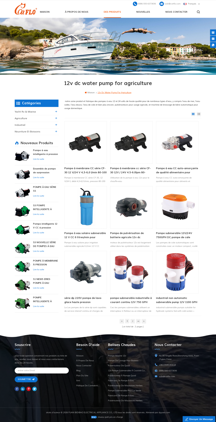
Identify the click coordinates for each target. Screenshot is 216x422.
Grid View (193, 114)
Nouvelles (143, 11)
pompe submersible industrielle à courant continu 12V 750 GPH (131, 300)
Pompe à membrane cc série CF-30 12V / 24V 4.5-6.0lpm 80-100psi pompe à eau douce (130, 171)
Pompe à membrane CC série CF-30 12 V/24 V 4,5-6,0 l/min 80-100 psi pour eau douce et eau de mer (85, 171)
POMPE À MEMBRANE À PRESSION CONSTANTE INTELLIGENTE (45, 263)
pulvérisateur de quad (119, 365)
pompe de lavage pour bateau (123, 360)
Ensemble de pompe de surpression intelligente (44, 170)
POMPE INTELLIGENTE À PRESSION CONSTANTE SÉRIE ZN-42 (44, 299)
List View (199, 114)
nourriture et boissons (27, 131)
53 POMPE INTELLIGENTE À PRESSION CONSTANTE (42, 207)
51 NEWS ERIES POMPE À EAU (41, 281)
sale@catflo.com (173, 4)
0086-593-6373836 (147, 4)
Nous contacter (176, 11)
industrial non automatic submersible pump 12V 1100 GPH (176, 300)
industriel (20, 125)
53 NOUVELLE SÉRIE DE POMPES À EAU (44, 244)
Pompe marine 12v (117, 355)
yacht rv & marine (25, 111)
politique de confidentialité (88, 385)
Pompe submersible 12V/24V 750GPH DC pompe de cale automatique (174, 235)
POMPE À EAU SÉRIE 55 (44, 189)
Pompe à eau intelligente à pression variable (45, 152)
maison (45, 11)
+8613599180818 (167, 365)
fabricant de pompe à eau (121, 380)
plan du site (82, 375)
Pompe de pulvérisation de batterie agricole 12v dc (127, 235)
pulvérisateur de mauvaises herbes (125, 385)
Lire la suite (38, 159)
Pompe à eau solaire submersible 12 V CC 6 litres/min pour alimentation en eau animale (85, 235)
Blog (78, 370)
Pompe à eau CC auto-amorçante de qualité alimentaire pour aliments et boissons (177, 171)
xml (78, 380)
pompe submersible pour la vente (124, 390)
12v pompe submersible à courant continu (127, 370)
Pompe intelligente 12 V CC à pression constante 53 (45, 226)
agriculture (21, 118)
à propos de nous (76, 11)
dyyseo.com (164, 412)
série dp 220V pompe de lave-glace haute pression (83, 300)
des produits (112, 11)
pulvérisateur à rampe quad (122, 375)
